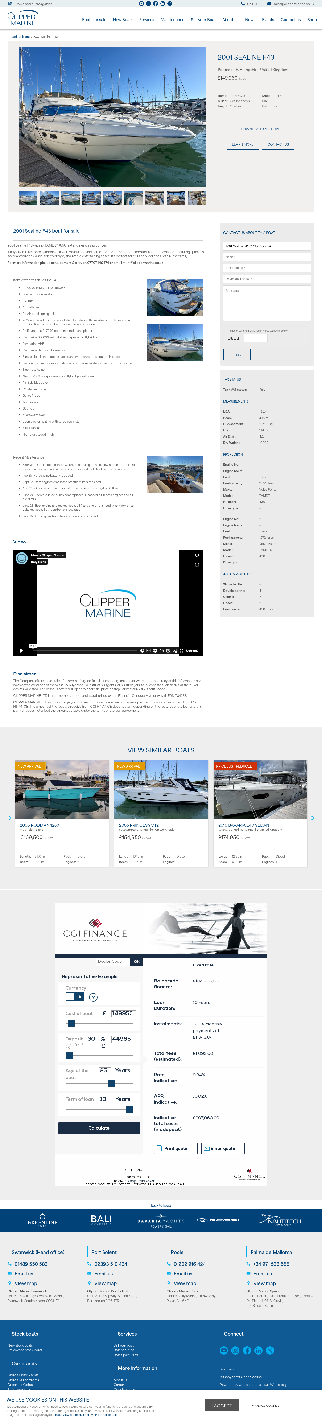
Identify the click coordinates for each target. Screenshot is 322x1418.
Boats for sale (94, 19)
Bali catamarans (19, 1389)
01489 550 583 (31, 1263)
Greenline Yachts (20, 1384)
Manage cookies (265, 1405)
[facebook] (156, 5)
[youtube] (141, 5)
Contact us (291, 19)
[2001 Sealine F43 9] (197, 203)
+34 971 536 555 (271, 1263)
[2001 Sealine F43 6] (133, 203)
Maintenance (172, 19)
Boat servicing (124, 1349)
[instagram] (148, 5)
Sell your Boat (203, 19)
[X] (170, 5)
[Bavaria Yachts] (161, 1220)
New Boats (123, 19)
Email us (24, 1273)
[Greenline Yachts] (42, 1220)
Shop (312, 19)
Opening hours (125, 1389)
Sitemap (227, 1369)
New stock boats (20, 1345)
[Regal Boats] (220, 1220)
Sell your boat (124, 1345)
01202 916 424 (190, 1263)
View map (26, 1283)
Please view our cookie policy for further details (85, 1414)
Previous (10, 818)
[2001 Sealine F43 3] (70, 203)
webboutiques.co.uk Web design (263, 1384)
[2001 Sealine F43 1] (112, 186)
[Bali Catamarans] (102, 1220)
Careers (119, 1384)
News (250, 19)
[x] (271, 1353)
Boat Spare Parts (126, 1354)
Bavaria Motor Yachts (23, 1374)
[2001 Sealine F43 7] (154, 203)
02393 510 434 (110, 1263)
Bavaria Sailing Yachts (23, 1379)
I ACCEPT (222, 1405)
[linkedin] (163, 5)
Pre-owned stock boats (25, 1349)
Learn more (243, 144)
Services (146, 19)
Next (312, 818)
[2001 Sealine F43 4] (91, 203)
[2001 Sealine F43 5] (112, 203)
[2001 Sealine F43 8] (176, 203)
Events (268, 19)
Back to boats (20, 36)
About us (230, 19)
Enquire (237, 355)
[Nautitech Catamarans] (279, 1220)
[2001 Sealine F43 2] (49, 203)
